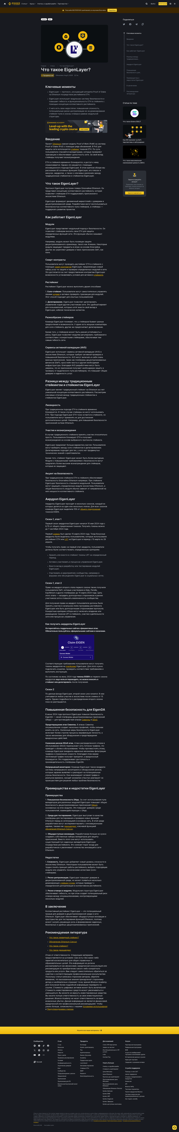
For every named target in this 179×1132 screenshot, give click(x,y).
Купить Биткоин (108, 1091)
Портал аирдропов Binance (133, 1092)
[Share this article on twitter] (124, 24)
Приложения (62, 1078)
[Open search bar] (146, 3)
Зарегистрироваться (134, 193)
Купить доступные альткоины (112, 1104)
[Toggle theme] (175, 4)
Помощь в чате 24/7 (131, 1071)
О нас (59, 1044)
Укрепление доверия (64, 1065)
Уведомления (62, 1076)
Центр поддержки (131, 1074)
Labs (104, 1054)
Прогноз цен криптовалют (111, 1077)
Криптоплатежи (85, 1052)
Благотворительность (87, 1076)
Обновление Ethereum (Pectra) (112, 1088)
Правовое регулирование (66, 1058)
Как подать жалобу (131, 1099)
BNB (126, 1050)
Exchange (83, 1044)
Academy (83, 1058)
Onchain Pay (106, 1057)
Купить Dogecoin (108, 1099)
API (126, 1084)
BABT (82, 1071)
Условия (60, 1060)
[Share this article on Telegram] (136, 24)
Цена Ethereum (107, 1074)
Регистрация (163, 3)
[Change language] (170, 3)
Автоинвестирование (87, 1065)
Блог (59, 1068)
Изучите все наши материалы (88, 1030)
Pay (81, 1050)
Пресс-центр (62, 1055)
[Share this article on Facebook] (130, 24)
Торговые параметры (132, 1089)
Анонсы (60, 1050)
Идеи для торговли (131, 1059)
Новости (60, 1052)
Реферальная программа (133, 1047)
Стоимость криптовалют (110, 1069)
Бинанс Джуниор (85, 1055)
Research (83, 1073)
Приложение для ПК (64, 1081)
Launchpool (83, 1063)
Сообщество (62, 1071)
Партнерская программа (133, 1044)
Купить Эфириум (108, 1101)
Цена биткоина (107, 1071)
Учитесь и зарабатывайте (111, 1066)
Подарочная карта (86, 1060)
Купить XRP (106, 1096)
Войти (153, 4)
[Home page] (14, 3)
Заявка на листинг (108, 1047)
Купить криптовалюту (87, 1047)
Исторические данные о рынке (135, 1057)
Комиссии (128, 1081)
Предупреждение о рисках (66, 1073)
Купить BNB (106, 1093)
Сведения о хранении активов (135, 1062)
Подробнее (112, 10)
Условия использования (100, 1120)
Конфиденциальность (64, 1063)
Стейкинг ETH (84, 1068)
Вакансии (61, 1047)
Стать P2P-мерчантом (110, 1044)
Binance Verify (129, 1086)
